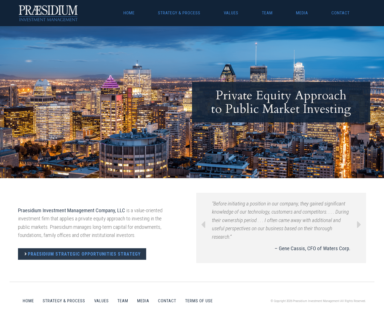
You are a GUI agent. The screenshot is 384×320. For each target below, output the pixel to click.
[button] (203, 228)
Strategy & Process (179, 12)
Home (129, 12)
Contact (340, 12)
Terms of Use (199, 300)
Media (302, 12)
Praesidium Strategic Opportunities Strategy (84, 254)
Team (267, 12)
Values (231, 12)
